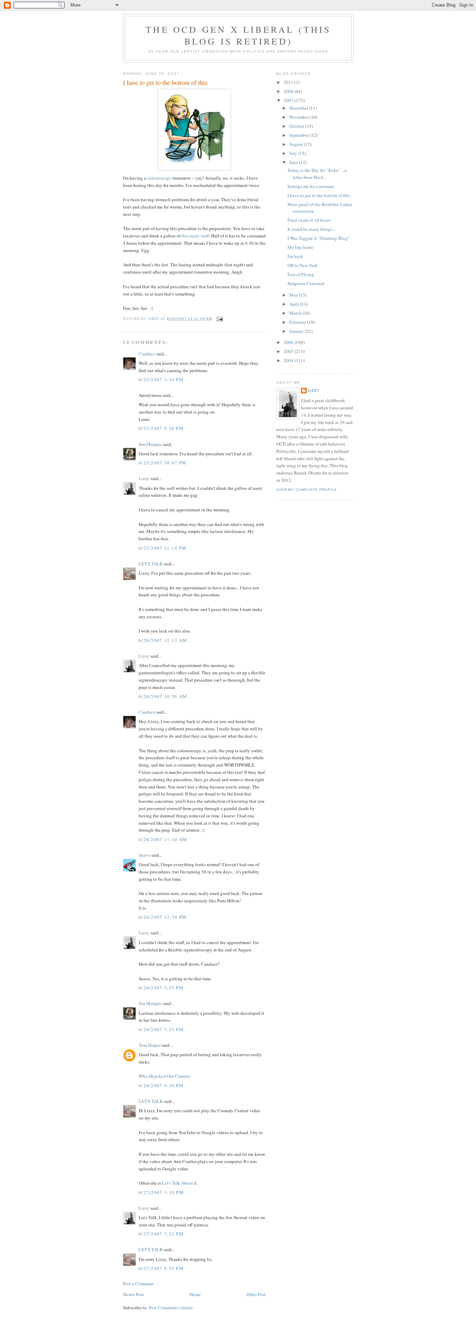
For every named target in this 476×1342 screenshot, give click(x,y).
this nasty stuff (195, 236)
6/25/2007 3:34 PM (161, 379)
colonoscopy (159, 178)
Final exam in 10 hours (309, 220)
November (299, 117)
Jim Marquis (150, 444)
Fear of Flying (300, 274)
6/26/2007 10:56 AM (163, 696)
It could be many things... (311, 229)
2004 (289, 360)
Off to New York (302, 265)
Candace (147, 354)
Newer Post (133, 1294)
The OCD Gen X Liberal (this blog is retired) (238, 35)
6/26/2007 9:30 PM (161, 1085)
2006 (289, 342)
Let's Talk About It (179, 1183)
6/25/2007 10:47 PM (162, 463)
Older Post (256, 1294)
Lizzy (144, 478)
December (299, 108)
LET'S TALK (151, 563)
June (294, 162)
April (294, 304)
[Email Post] (220, 319)
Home (195, 1294)
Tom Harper (150, 1045)
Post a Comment (138, 1283)
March (295, 313)
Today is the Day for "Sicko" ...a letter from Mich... (317, 173)
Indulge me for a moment (310, 186)
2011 (289, 82)
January (297, 331)
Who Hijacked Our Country (165, 1076)
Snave (144, 855)
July (293, 153)
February (298, 322)
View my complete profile (306, 490)
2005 (289, 351)
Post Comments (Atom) (170, 1307)
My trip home (300, 247)
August (296, 144)
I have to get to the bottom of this (318, 195)
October (297, 126)
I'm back (295, 256)
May (294, 295)
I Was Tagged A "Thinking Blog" (318, 238)
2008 (289, 91)
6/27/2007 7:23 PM (161, 1234)
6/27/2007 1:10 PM (161, 1192)
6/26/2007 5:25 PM (161, 987)
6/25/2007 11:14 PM (162, 548)
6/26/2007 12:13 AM (163, 640)
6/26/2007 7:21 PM (161, 1029)
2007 (289, 100)
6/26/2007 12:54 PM (162, 917)
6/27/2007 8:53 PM (161, 1268)
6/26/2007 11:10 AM (163, 839)
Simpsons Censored (305, 283)
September (299, 135)
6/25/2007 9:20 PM (161, 428)
